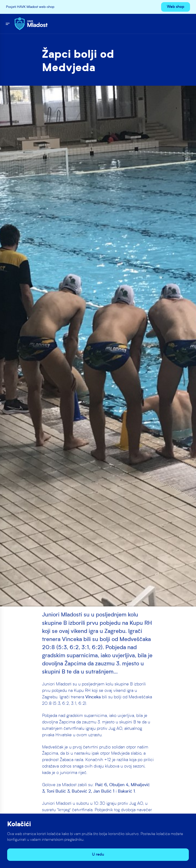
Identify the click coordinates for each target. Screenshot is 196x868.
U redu (98, 855)
